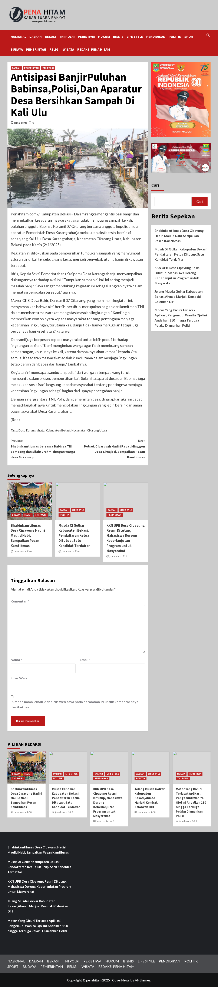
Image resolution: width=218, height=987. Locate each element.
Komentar (20, 601)
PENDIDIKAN (155, 36)
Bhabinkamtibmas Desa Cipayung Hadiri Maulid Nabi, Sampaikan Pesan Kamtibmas (28, 535)
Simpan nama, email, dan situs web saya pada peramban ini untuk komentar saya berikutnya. (75, 704)
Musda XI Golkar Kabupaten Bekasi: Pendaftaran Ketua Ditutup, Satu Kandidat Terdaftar (74, 535)
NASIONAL (18, 36)
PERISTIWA (86, 36)
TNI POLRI (67, 36)
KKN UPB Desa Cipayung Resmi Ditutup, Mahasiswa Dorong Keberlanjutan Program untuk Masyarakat (125, 538)
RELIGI (54, 49)
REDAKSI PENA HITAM (93, 49)
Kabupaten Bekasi (58, 430)
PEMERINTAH (36, 49)
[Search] (208, 35)
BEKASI (50, 36)
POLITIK (175, 36)
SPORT (189, 36)
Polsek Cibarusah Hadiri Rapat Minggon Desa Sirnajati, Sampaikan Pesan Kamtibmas (114, 449)
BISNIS (118, 36)
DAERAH (35, 36)
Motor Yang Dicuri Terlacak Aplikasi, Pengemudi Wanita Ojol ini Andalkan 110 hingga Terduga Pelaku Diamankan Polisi (181, 317)
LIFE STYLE (135, 36)
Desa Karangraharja (31, 430)
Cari (155, 185)
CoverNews (121, 980)
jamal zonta (20, 122)
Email (85, 660)
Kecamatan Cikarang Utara (89, 430)
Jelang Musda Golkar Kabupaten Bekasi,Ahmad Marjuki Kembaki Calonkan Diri (179, 297)
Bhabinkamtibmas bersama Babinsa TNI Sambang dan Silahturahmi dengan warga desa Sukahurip (43, 449)
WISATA (68, 49)
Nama (16, 660)
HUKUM (104, 36)
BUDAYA (17, 49)
